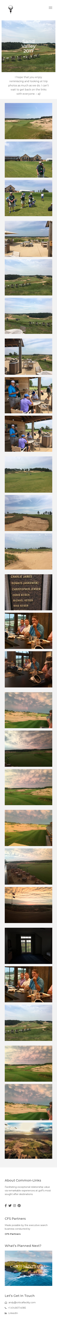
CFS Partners (13, 1234)
